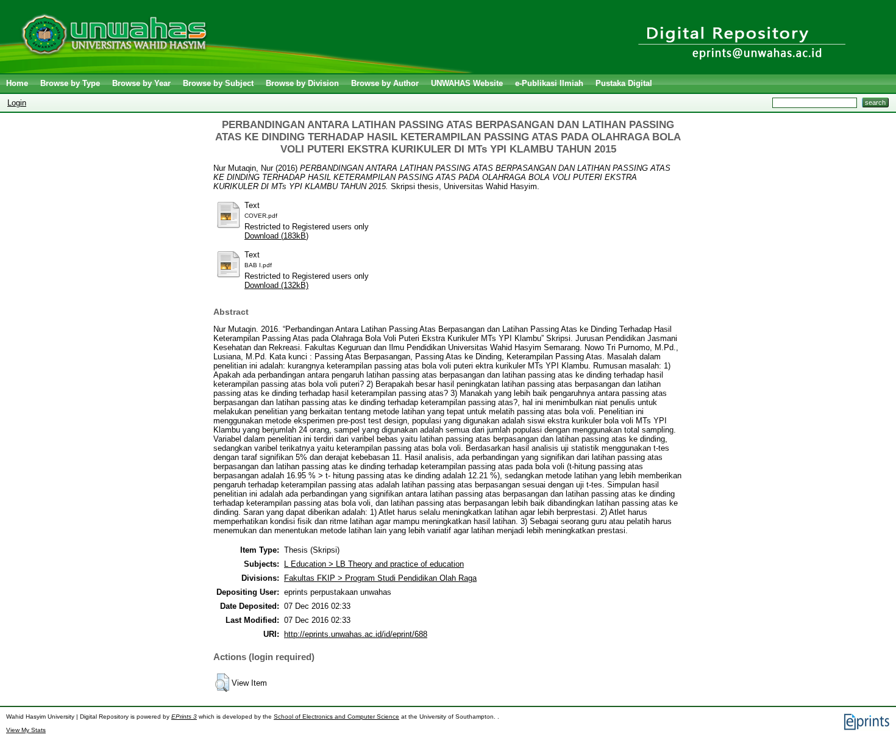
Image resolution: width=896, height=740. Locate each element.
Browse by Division (302, 83)
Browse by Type (70, 83)
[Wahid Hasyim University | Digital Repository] (239, 70)
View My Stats (26, 730)
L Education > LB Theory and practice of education (374, 564)
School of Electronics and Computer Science (336, 716)
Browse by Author (385, 83)
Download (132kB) (276, 285)
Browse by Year (141, 83)
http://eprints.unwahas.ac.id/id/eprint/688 (355, 634)
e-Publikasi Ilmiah (549, 83)
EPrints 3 (184, 716)
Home (17, 83)
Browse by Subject (218, 83)
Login (16, 102)
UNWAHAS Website (467, 83)
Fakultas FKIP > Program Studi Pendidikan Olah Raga (380, 578)
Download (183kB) (276, 235)
